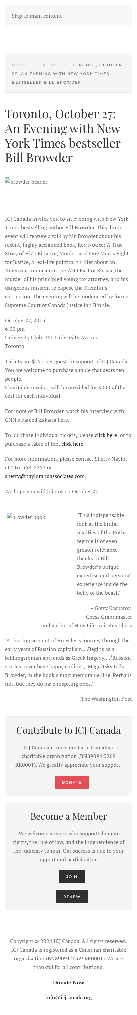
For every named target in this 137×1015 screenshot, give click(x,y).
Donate (72, 782)
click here (106, 435)
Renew (72, 896)
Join (72, 876)
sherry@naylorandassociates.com (45, 476)
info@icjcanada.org (68, 997)
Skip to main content (37, 15)
